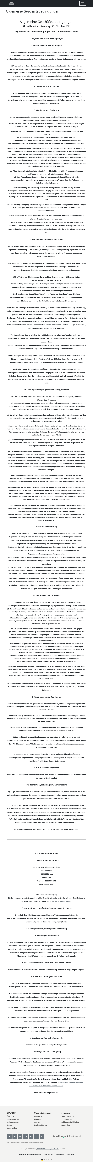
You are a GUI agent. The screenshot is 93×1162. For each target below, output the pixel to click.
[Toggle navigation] (82, 3)
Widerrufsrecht (48, 1154)
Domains (37, 1119)
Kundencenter (66, 1119)
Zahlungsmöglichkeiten (70, 1122)
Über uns (10, 1116)
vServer (37, 1122)
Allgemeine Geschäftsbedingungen (30, 1154)
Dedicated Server (40, 1125)
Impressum (70, 1154)
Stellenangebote (13, 1122)
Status (9, 1125)
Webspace (38, 1116)
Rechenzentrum (13, 1119)
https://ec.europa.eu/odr (61, 901)
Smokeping (65, 1125)
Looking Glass (12, 1128)
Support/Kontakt (67, 1116)
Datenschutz (60, 1154)
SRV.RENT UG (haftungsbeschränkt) (48, 1149)
